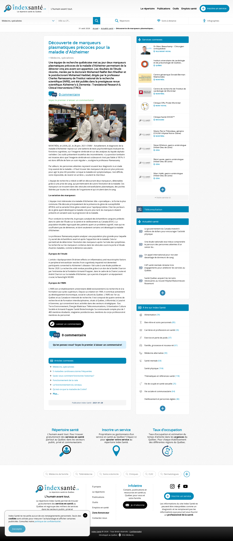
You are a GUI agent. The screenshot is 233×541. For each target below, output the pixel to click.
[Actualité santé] (163, 293)
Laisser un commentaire (68, 324)
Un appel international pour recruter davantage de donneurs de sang (161, 256)
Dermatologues (171, 474)
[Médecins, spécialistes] (163, 189)
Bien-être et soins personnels (159, 322)
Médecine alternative (155, 353)
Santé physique (153, 368)
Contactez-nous (99, 518)
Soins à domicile (111, 474)
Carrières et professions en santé (161, 330)
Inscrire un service (216, 8)
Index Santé (96, 531)
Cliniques (133, 474)
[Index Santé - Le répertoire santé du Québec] (25, 8)
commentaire (69, 94)
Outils (176, 8)
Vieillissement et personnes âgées (161, 399)
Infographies (213, 20)
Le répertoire (148, 8)
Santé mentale (152, 360)
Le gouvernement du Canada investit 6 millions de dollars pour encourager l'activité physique (164, 231)
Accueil (95, 28)
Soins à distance (168, 20)
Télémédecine (85, 474)
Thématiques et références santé (162, 376)
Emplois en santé (100, 507)
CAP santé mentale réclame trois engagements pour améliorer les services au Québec (164, 268)
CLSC (151, 474)
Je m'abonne (138, 505)
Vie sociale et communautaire (159, 391)
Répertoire (124, 20)
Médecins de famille (58, 474)
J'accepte (17, 528)
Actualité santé (107, 28)
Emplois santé (189, 8)
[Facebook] (178, 486)
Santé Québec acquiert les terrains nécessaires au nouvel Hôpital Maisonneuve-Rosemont (164, 281)
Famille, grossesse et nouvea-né (161, 345)
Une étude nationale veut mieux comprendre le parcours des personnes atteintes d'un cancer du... (164, 244)
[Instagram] (172, 486)
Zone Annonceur (100, 512)
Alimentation (152, 314)
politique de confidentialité (47, 521)
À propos (96, 486)
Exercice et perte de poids (157, 337)
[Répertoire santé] (187, 474)
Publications (163, 8)
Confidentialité (136, 531)
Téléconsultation (153, 209)
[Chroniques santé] (163, 408)
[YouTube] (185, 486)
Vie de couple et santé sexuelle (160, 383)
